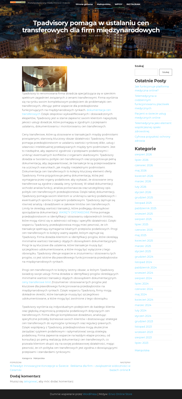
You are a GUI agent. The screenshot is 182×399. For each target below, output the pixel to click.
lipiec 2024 (142, 283)
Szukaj (139, 66)
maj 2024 (141, 294)
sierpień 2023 (143, 337)
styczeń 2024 (143, 316)
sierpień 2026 (143, 154)
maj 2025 (140, 235)
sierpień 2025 (143, 219)
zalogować (30, 381)
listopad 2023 (143, 326)
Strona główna (84, 4)
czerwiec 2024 (144, 289)
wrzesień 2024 (144, 272)
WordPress (90, 394)
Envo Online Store (120, 394)
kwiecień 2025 (144, 240)
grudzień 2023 (144, 321)
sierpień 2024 (143, 278)
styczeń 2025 (143, 251)
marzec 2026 (143, 181)
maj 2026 (141, 170)
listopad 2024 (143, 262)
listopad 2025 (143, 202)
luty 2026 (140, 186)
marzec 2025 (143, 246)
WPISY (118, 4)
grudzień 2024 (144, 256)
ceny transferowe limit (36, 282)
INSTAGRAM (133, 4)
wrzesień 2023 (144, 332)
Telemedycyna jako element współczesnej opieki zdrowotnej (153, 127)
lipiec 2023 (141, 342)
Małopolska (103, 4)
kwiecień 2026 (144, 176)
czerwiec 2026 (144, 165)
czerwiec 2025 (144, 229)
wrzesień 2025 (144, 213)
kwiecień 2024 (144, 299)
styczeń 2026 (143, 192)
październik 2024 (146, 267)
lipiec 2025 (141, 224)
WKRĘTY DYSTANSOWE (74, 212)
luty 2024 (140, 310)
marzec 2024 (143, 305)
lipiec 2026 (141, 159)
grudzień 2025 (144, 197)
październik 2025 (145, 208)
